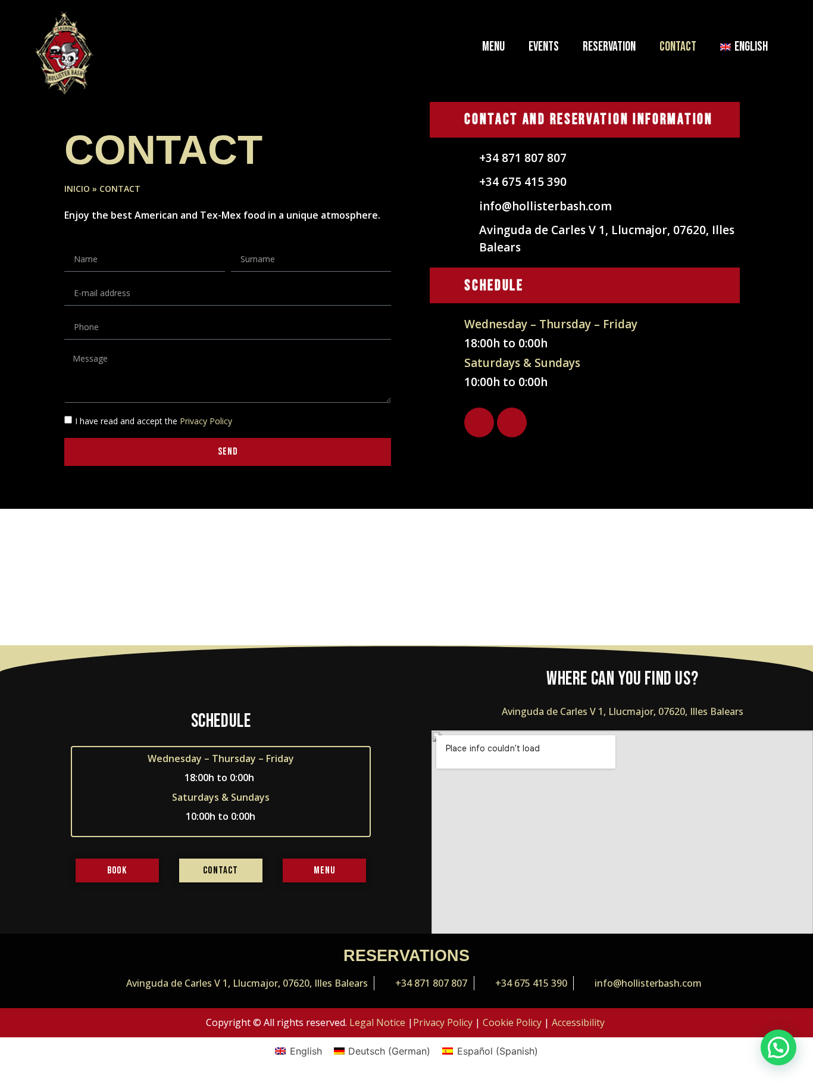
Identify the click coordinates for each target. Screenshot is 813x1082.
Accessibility (578, 1022)
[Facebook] (479, 422)
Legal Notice (377, 1022)
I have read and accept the (153, 421)
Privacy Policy (206, 421)
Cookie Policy (512, 1022)
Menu (493, 47)
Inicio (77, 188)
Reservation (609, 47)
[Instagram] (512, 422)
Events (544, 47)
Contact (677, 47)
